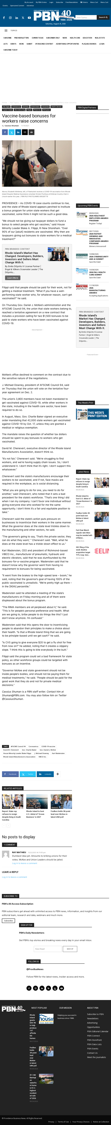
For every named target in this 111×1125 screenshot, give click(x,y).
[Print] (31, 132)
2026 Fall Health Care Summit (97, 273)
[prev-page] (4, 825)
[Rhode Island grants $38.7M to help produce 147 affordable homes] (46, 1019)
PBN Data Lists (94, 1044)
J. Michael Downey (41, 753)
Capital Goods (7, 110)
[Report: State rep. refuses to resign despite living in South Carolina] (12, 801)
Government (35, 107)
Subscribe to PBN (95, 1014)
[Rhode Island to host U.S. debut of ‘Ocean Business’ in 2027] (37, 801)
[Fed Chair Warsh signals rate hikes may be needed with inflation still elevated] (102, 534)
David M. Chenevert (11, 750)
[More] (58, 774)
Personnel (37, 110)
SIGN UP (70, 949)
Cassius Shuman (12, 126)
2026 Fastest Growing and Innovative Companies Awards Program (98, 239)
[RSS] (48, 988)
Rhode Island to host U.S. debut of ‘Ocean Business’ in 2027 (35, 814)
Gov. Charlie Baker (29, 750)
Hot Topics (14, 102)
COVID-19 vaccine (48, 746)
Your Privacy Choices (80, 1122)
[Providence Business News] (55, 15)
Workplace (46, 110)
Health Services (56, 107)
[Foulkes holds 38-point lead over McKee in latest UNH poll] (61, 801)
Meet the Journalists (96, 1057)
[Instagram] (10, 17)
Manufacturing (20, 110)
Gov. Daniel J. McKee (48, 750)
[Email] (25, 132)
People (29, 110)
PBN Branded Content (17, 249)
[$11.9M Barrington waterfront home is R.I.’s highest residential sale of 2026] (46, 1079)
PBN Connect (93, 1035)
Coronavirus (27, 102)
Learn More (12, 278)
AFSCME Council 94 (18, 746)
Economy (26, 107)
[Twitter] (23, 17)
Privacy (51, 1122)
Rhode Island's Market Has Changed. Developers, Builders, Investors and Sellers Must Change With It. (24, 257)
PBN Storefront (94, 1040)
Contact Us (92, 1053)
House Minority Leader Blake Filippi (17, 753)
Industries (45, 107)
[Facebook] (3, 17)
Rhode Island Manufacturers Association (19, 757)
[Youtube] (29, 17)
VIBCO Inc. (43, 757)
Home (4, 102)
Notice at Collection (101, 1122)
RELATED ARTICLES (13, 788)
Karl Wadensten (58, 753)
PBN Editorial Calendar (97, 1031)
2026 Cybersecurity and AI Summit (98, 258)
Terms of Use (63, 1122)
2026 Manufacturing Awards (97, 290)
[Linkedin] (16, 17)
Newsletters (92, 1018)
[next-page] (8, 825)
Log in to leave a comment (24, 863)
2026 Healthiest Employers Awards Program (98, 218)
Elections (6, 808)
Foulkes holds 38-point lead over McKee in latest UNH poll (60, 814)
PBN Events (92, 1048)
